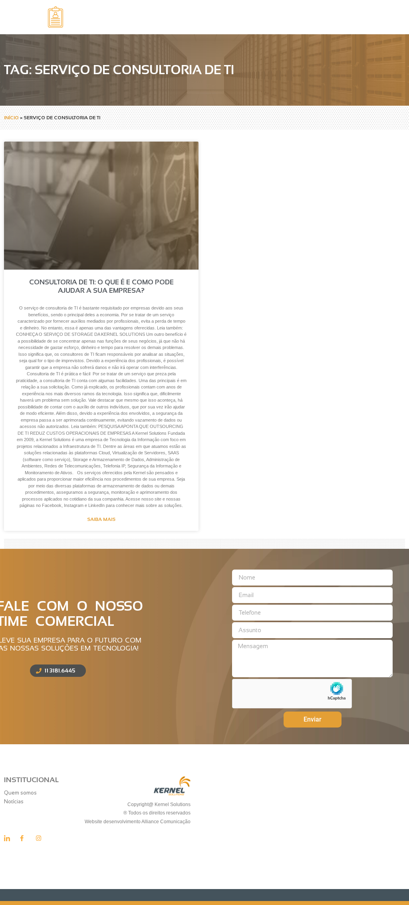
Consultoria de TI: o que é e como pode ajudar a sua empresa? (101, 286)
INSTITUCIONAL (31, 780)
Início (11, 117)
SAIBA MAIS (101, 519)
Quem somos (20, 793)
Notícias (14, 801)
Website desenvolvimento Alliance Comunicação (137, 821)
